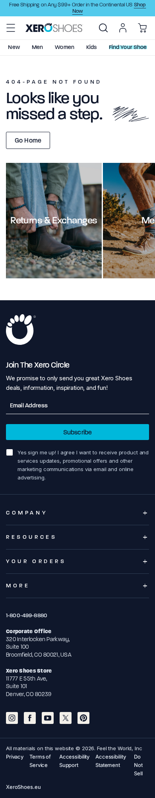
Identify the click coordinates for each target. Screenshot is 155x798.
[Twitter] (66, 718)
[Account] (123, 28)
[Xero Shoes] (54, 27)
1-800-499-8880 (26, 615)
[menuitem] (103, 28)
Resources (31, 537)
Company (27, 512)
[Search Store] (103, 28)
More (18, 585)
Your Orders (36, 561)
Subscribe (77, 432)
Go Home (28, 140)
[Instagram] (12, 718)
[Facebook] (30, 718)
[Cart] (142, 28)
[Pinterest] (83, 718)
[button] (10, 28)
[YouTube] (48, 718)
